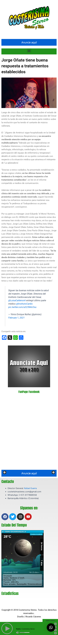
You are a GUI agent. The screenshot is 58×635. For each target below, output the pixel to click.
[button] (29, 50)
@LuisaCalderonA (17, 300)
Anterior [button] (5, 472)
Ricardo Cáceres (33, 616)
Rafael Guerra (30, 488)
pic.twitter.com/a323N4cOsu (22, 307)
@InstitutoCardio (24, 303)
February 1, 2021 (16, 317)
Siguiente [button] (53, 472)
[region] (29, 473)
